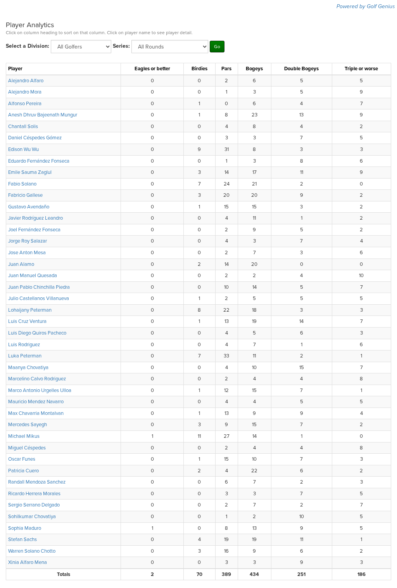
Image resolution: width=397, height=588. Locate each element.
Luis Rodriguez (24, 345)
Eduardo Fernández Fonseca (38, 161)
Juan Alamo (21, 264)
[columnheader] (63, 69)
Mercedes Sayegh (27, 424)
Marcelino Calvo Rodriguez (37, 379)
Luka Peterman (24, 356)
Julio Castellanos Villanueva (38, 298)
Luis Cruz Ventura (27, 321)
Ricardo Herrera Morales (34, 494)
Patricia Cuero (23, 471)
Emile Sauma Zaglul (30, 172)
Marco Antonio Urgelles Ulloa (39, 390)
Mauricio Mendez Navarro (36, 402)
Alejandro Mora (24, 92)
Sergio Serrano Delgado (34, 505)
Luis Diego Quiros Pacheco (37, 333)
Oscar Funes (21, 459)
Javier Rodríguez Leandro (35, 218)
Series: (121, 46)
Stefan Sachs (22, 539)
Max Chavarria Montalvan (36, 413)
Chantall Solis (23, 126)
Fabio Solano (22, 184)
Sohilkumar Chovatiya (32, 516)
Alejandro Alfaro (25, 81)
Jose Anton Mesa (27, 253)
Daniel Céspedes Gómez (35, 138)
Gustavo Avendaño (28, 207)
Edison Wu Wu (23, 149)
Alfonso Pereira (24, 104)
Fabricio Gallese (25, 195)
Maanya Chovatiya (28, 367)
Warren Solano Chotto (31, 551)
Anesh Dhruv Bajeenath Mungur (42, 115)
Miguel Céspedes (27, 448)
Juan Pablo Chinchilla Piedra (39, 287)
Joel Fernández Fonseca (34, 230)
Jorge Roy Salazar (27, 241)
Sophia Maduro (24, 528)
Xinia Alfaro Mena (27, 562)
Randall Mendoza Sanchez (37, 482)
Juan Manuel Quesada (32, 275)
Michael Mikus (24, 436)
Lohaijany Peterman (30, 310)
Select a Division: (27, 46)
